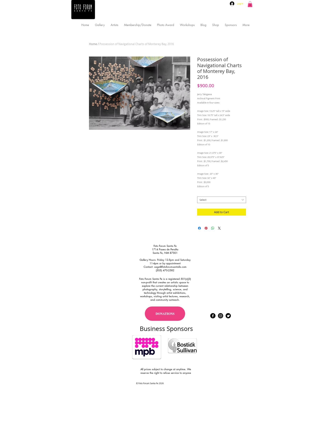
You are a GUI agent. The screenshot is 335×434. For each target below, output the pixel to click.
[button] (250, 4)
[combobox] (221, 200)
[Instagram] (220, 315)
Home (93, 44)
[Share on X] (219, 228)
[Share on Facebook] (199, 228)
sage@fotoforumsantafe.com (170, 266)
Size (200, 193)
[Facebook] (212, 315)
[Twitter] (228, 315)
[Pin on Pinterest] (206, 228)
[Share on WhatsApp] (213, 228)
